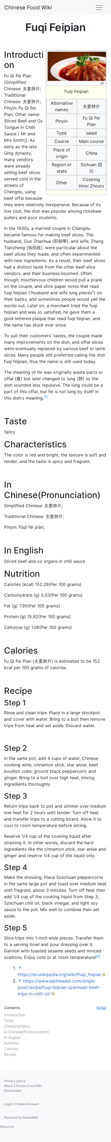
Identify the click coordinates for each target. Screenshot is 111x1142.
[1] (46, 397)
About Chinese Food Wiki (23, 1086)
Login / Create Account (21, 1104)
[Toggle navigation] (99, 7)
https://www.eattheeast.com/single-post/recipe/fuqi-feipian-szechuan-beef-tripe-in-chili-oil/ (59, 987)
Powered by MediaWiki (21, 1117)
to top (101, 1008)
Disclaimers (13, 1091)
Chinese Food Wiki (28, 7)
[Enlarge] (102, 83)
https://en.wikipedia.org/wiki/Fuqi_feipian (60, 974)
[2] (98, 956)
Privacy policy (15, 1081)
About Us (7, 1127)
